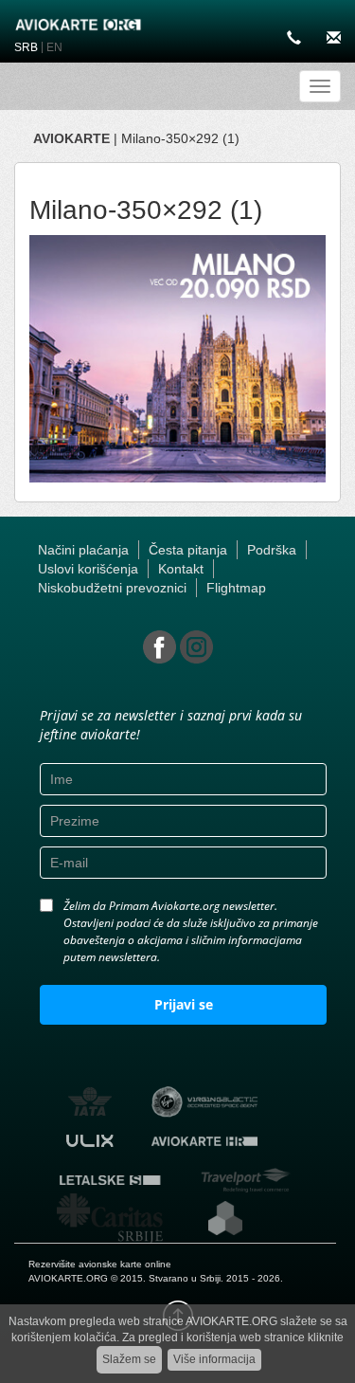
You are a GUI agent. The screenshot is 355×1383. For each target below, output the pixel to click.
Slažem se (129, 1359)
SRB (26, 47)
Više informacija (214, 1359)
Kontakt (181, 568)
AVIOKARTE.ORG (68, 1278)
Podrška (271, 549)
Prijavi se (183, 1004)
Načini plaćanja (83, 549)
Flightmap (236, 587)
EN (54, 47)
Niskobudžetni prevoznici (112, 587)
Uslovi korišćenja (88, 568)
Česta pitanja (188, 549)
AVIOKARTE (71, 138)
